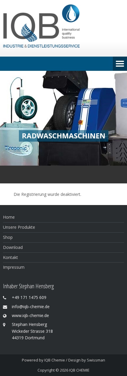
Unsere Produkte (19, 227)
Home (9, 217)
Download (13, 247)
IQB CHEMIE (79, 370)
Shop (8, 237)
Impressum (14, 267)
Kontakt (10, 257)
